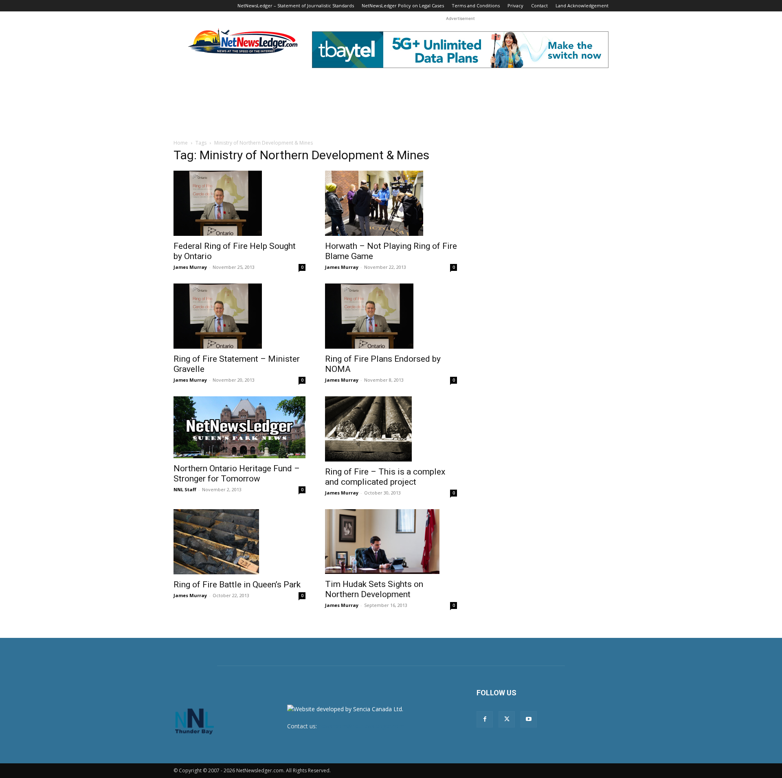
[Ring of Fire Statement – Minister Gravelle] (239, 316)
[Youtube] (529, 719)
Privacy (515, 5)
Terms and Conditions (476, 5)
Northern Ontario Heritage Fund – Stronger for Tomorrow (237, 474)
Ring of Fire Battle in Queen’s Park (237, 584)
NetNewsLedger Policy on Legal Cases (403, 5)
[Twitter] (507, 719)
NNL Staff (185, 489)
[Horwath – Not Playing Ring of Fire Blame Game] (391, 203)
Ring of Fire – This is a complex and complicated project (385, 477)
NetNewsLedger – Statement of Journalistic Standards (295, 5)
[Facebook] (485, 719)
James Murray (190, 267)
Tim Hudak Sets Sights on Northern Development (374, 589)
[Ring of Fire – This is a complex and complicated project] (391, 429)
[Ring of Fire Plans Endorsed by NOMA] (391, 316)
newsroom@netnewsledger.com (361, 726)
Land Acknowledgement (582, 5)
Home (181, 142)
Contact (539, 5)
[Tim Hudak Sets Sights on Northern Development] (391, 541)
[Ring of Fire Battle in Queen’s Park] (239, 541)
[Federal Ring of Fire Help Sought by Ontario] (239, 203)
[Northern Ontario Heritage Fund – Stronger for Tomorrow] (239, 427)
